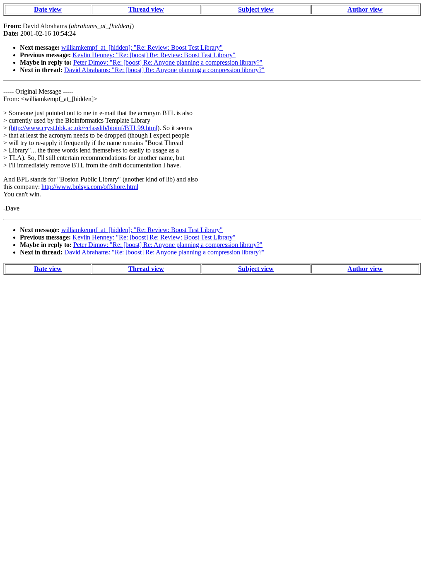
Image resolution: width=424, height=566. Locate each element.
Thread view (146, 9)
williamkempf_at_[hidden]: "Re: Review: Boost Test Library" (142, 47)
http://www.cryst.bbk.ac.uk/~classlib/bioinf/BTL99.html (84, 127)
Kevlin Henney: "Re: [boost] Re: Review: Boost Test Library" (154, 54)
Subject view (256, 9)
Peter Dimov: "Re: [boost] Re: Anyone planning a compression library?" (168, 62)
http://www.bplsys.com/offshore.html (89, 186)
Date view (48, 9)
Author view (365, 9)
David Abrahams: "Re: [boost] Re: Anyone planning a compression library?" (164, 69)
